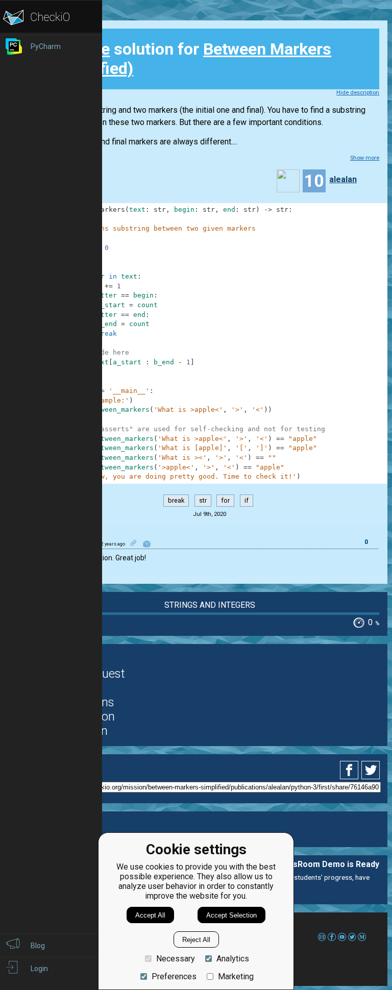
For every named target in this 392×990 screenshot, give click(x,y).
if (246, 500)
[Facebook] (350, 770)
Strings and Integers (209, 605)
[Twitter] (371, 770)
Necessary (175, 958)
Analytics (232, 958)
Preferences (174, 976)
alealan (343, 179)
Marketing (236, 976)
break (176, 500)
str (203, 500)
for (225, 500)
